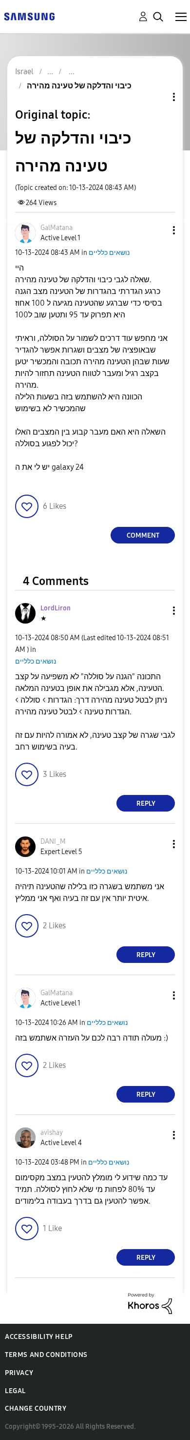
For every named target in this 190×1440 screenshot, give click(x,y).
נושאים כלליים (109, 253)
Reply (145, 803)
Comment (143, 535)
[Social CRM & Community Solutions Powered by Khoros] (150, 1303)
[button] (157, 230)
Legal (15, 1391)
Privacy (19, 1373)
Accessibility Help (39, 1337)
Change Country (35, 1408)
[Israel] (29, 16)
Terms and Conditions (46, 1355)
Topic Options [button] (157, 96)
